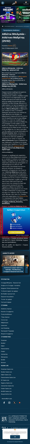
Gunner (10, 45)
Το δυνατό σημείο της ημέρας (9, 291)
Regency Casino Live (6, 383)
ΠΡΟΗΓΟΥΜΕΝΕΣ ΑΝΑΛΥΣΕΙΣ (9, 26)
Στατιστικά (4, 320)
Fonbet (3, 351)
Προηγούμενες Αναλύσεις (11, 30)
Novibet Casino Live (6, 372)
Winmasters (4, 357)
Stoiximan (4, 340)
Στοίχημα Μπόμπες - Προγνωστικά (11, 283)
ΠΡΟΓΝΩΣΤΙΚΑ (5, 279)
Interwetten (4, 354)
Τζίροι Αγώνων (5, 317)
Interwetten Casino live (7, 386)
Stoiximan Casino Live (7, 369)
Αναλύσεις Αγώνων (6, 309)
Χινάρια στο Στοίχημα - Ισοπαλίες (10, 285)
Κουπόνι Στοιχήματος (7, 311)
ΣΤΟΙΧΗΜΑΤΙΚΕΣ (6, 337)
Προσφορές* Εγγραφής (7, 331)
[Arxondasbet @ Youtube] (19, 402)
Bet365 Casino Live (6, 391)
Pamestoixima (5, 348)
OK (15, 437)
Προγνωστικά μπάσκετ (7, 296)
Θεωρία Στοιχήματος (7, 334)
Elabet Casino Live (6, 374)
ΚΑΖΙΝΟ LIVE (4, 365)
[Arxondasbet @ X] (14, 402)
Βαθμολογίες (4, 322)
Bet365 (3, 360)
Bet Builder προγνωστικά (8, 294)
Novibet (3, 343)
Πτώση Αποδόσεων (6, 314)
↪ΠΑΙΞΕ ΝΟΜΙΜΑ (16, 232)
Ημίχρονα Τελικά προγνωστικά (9, 288)
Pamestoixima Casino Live (8, 377)
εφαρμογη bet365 (18, 146)
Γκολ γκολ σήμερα (6, 302)
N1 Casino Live (5, 380)
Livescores (4, 325)
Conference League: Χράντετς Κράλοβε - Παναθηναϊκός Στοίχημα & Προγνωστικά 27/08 (13, 269)
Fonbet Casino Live (6, 388)
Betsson (3, 362)
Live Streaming (5, 328)
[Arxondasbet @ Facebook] (4, 402)
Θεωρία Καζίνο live (6, 394)
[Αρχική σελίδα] (2, 26)
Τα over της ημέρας (6, 299)
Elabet (2, 346)
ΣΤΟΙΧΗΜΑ (4, 305)
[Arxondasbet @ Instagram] (9, 402)
